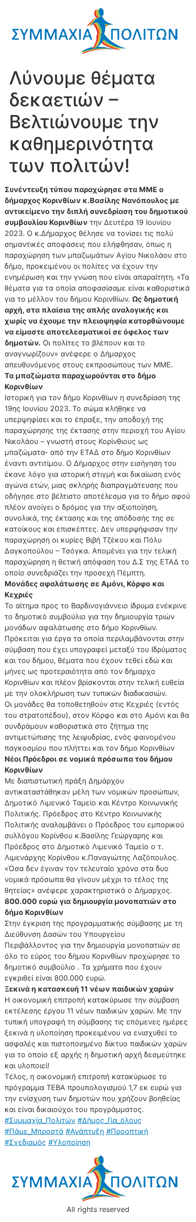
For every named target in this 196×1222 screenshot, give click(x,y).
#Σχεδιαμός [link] (25, 1142)
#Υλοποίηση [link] (69, 1142)
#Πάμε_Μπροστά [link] (34, 1131)
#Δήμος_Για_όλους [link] (109, 1120)
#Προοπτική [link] (127, 1131)
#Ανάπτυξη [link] (85, 1131)
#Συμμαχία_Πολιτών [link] (40, 1120)
